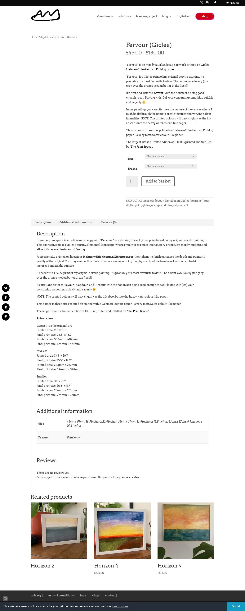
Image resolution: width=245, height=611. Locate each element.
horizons (196, 200)
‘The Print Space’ (141, 146)
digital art (184, 16)
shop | (96, 595)
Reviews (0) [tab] (109, 222)
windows (124, 16)
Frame (132, 168)
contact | (111, 595)
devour (159, 200)
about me (103, 16)
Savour (158, 93)
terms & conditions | (61, 595)
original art (180, 205)
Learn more (120, 606)
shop (205, 16)
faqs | (83, 595)
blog (165, 16)
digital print (47, 37)
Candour (82, 284)
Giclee (185, 200)
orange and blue (161, 205)
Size (130, 158)
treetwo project (146, 16)
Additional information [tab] (75, 222)
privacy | (37, 595)
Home (34, 37)
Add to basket (158, 181)
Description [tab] (43, 222)
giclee (146, 205)
